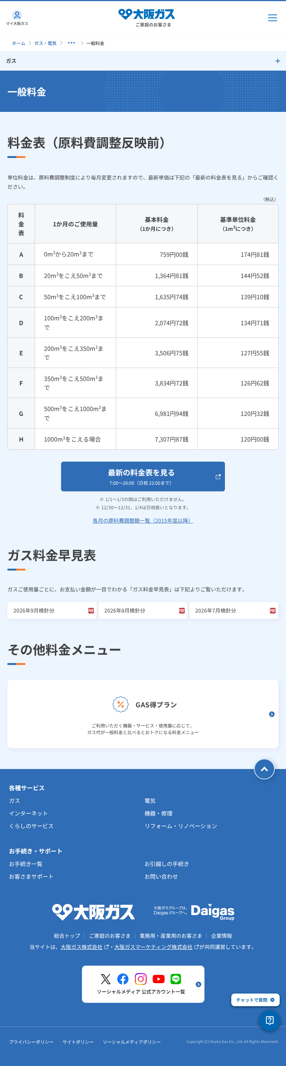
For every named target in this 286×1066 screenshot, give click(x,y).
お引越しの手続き (166, 864)
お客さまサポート (31, 876)
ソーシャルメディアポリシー (132, 1041)
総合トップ (67, 935)
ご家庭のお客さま (110, 935)
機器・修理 (158, 813)
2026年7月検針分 (215, 610)
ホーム (18, 43)
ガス (14, 800)
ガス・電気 (45, 43)
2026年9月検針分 (33, 610)
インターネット (28, 813)
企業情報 (221, 935)
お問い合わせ (161, 876)
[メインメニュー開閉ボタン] (272, 18)
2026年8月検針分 (124, 610)
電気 (150, 800)
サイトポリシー (78, 1041)
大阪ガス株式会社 (81, 946)
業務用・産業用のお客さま (171, 935)
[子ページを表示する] (71, 43)
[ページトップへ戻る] (264, 769)
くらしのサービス (31, 826)
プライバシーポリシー (31, 1041)
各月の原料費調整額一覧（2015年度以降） (143, 520)
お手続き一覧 (25, 864)
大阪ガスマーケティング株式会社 (153, 946)
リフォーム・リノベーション (180, 826)
